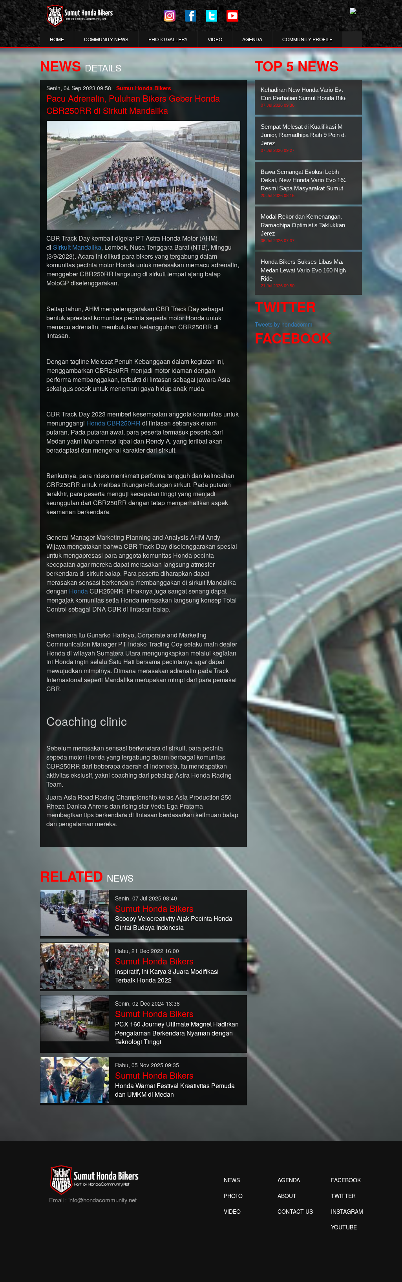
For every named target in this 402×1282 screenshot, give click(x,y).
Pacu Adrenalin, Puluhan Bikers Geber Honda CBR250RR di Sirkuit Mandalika (133, 104)
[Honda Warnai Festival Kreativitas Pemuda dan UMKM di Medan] (74, 1079)
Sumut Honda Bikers (154, 908)
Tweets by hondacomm (283, 324)
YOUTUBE (344, 1227)
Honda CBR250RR (113, 422)
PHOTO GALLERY (168, 39)
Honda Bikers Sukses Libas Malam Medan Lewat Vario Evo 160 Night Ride (306, 273)
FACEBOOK (346, 1180)
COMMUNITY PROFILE (307, 39)
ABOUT (287, 1196)
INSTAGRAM (347, 1211)
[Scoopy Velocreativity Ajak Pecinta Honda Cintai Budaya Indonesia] (74, 912)
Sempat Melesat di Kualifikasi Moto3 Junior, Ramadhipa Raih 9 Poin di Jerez (307, 138)
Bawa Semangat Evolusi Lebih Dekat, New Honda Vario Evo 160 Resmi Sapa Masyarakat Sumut (304, 183)
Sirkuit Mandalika (77, 247)
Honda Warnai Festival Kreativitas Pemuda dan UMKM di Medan (175, 1090)
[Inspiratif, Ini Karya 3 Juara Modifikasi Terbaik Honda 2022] (74, 965)
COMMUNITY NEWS (106, 39)
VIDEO (215, 39)
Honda (78, 590)
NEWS (232, 1180)
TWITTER (343, 1196)
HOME (57, 39)
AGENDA (252, 39)
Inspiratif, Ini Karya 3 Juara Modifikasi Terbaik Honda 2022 (167, 976)
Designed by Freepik (343, 1239)
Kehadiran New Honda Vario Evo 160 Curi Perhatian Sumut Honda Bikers (308, 97)
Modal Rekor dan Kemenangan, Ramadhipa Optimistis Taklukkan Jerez (303, 228)
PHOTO (233, 1196)
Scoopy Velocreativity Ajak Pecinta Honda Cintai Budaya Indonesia (173, 923)
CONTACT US (295, 1211)
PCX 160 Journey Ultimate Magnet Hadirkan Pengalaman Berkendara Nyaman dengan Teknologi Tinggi (177, 1032)
